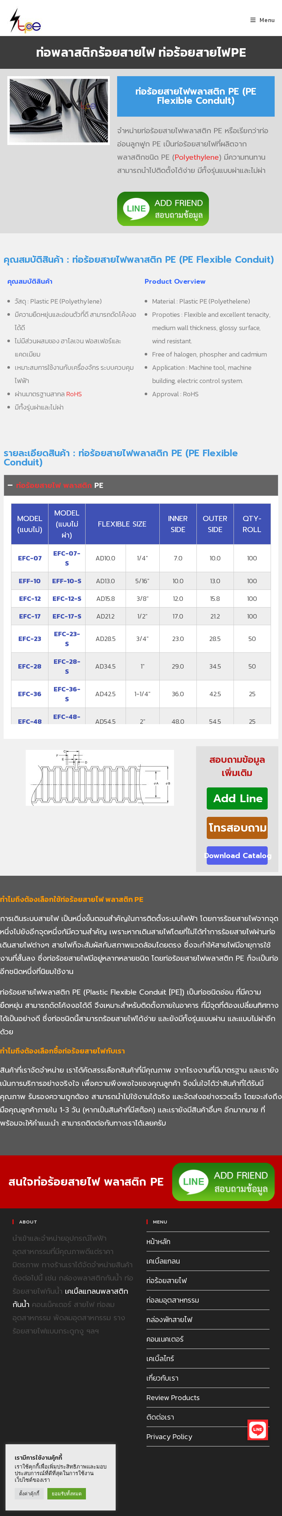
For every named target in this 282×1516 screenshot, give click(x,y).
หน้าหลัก (158, 1241)
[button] (257, 1430)
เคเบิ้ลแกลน (163, 1261)
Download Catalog (237, 855)
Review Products (173, 1397)
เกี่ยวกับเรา (162, 1378)
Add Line (238, 798)
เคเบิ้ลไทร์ (160, 1358)
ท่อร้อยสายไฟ (38, 485)
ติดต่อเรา (160, 1417)
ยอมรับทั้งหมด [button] (67, 1493)
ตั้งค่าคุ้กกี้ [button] (29, 1493)
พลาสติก (77, 485)
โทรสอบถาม (238, 827)
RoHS (74, 394)
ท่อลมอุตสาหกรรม (173, 1300)
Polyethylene (197, 157)
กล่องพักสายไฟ (169, 1319)
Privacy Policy (169, 1436)
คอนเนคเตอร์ (165, 1339)
